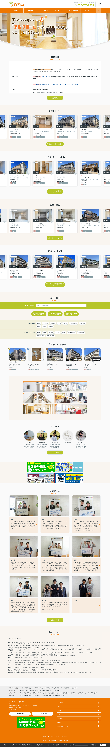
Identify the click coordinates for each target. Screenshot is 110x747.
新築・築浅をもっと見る (55, 238)
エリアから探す (56, 314)
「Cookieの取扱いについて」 (81, 745)
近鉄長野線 (74, 693)
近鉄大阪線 (23, 693)
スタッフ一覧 (55, 452)
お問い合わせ (73, 10)
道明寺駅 (51, 326)
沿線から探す (40, 314)
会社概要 (30, 10)
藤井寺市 (51, 332)
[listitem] (19, 127)
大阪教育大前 (44, 695)
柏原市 (38, 332)
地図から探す (72, 314)
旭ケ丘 (36, 690)
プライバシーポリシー (54, 736)
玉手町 (48, 690)
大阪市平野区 (81, 332)
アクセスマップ (61, 718)
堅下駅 (59, 323)
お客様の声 (59, 710)
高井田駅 (53, 323)
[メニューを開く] (98, 10)
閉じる (103, 745)
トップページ (60, 702)
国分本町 (22, 690)
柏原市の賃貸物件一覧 (62, 726)
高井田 (31, 695)
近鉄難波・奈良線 (92, 693)
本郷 (55, 690)
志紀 (59, 695)
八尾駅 (38, 326)
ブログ (58, 714)
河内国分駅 (45, 323)
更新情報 (55, 98)
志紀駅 (44, 326)
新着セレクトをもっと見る (55, 144)
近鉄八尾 (51, 695)
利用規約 (45, 736)
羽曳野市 (57, 332)
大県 (40, 690)
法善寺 (28, 690)
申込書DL (88, 10)
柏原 (21, 695)
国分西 (32, 690)
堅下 (35, 695)
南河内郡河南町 (41, 335)
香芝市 (63, 332)
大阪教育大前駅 (73, 323)
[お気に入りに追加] (4, 128)
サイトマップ (59, 10)
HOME (16, 10)
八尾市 (44, 332)
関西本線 (29, 693)
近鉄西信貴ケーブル (82, 693)
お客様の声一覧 (55, 620)
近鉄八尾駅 (82, 323)
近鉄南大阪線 (44, 693)
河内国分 (26, 695)
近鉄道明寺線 (36, 693)
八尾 (56, 695)
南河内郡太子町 (71, 332)
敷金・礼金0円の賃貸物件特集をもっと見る (55, 284)
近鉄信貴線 (51, 693)
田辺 (51, 690)
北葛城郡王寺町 (50, 335)
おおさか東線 (58, 693)
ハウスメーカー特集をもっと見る (55, 191)
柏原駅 (38, 323)
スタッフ (45, 10)
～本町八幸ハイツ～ (46, 76)
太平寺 (58, 690)
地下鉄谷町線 (66, 693)
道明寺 (63, 695)
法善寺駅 (65, 323)
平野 (44, 690)
